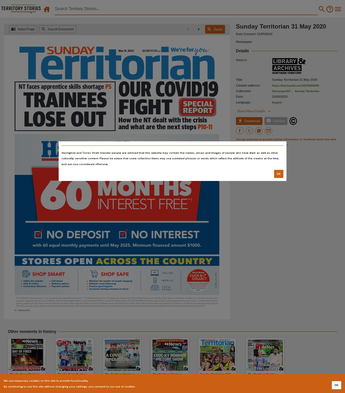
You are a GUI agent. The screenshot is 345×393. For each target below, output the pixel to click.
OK (279, 174)
